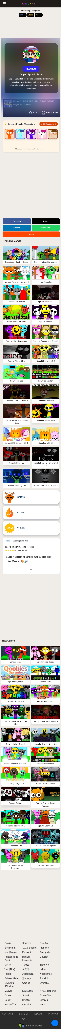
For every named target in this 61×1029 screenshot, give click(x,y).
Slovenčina (45, 995)
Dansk (8, 995)
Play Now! (31, 68)
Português (45, 952)
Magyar (8, 991)
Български (27, 991)
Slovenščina (11, 1004)
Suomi (25, 995)
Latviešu (26, 1004)
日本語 (8, 965)
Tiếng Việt (45, 965)
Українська (27, 974)
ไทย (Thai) (10, 969)
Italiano (43, 969)
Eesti (42, 1004)
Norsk (7, 1000)
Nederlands (46, 974)
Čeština (26, 983)
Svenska (44, 983)
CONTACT (7, 1014)
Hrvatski (26, 1000)
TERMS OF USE (23, 1016)
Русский (26, 952)
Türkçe (25, 965)
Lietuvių (44, 1000)
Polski (8, 974)
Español (44, 943)
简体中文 (26, 943)
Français (44, 948)
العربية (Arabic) (29, 948)
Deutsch (44, 957)
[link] (10, 137)
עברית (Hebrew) (48, 991)
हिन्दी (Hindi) (10, 948)
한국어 (25, 969)
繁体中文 (26, 978)
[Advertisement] (30, 185)
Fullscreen (52, 112)
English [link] (8, 943)
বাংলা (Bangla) (11, 952)
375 (35, 112)
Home (7, 541)
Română (44, 978)
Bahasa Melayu (12, 978)
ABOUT (38, 1014)
